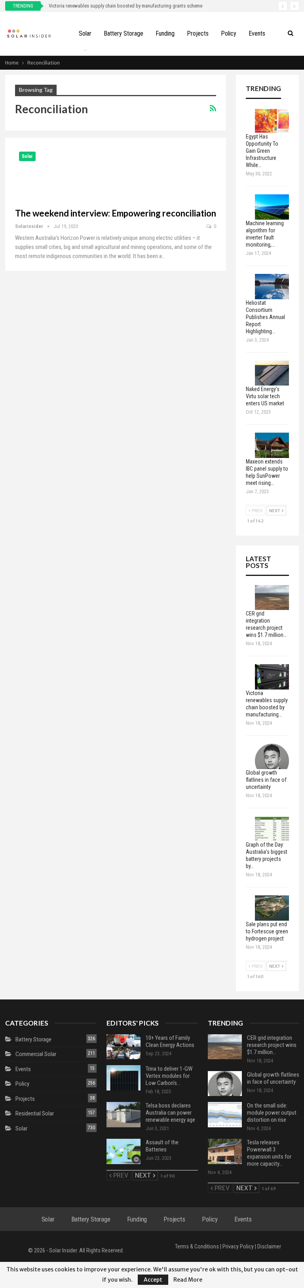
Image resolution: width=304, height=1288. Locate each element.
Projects (198, 33)
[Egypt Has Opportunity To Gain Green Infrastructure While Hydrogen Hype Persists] (272, 120)
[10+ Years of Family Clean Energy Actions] (123, 1047)
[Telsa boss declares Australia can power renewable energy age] (123, 1114)
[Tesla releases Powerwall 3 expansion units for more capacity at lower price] (225, 1151)
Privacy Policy (238, 1246)
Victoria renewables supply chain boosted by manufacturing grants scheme (125, 6)
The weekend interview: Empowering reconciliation (115, 213)
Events (257, 33)
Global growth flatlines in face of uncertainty (273, 1078)
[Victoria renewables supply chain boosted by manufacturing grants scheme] (272, 677)
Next (275, 510)
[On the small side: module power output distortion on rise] (225, 1114)
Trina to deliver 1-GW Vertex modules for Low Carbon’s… (169, 1076)
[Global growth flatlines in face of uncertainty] (272, 756)
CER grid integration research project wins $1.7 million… (271, 1045)
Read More (187, 1279)
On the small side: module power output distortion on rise (271, 1112)
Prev (256, 510)
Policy (228, 33)
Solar (85, 33)
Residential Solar (34, 1113)
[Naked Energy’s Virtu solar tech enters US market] (272, 373)
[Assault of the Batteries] (123, 1151)
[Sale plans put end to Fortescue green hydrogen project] (272, 908)
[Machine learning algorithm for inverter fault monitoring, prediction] (272, 207)
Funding (165, 33)
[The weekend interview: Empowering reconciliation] (56, 174)
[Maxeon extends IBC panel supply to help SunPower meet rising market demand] (272, 445)
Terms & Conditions (197, 1246)
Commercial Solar (35, 1054)
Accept (153, 1279)
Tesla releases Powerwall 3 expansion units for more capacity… (269, 1153)
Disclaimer (269, 1246)
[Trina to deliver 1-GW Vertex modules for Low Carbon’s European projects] (123, 1077)
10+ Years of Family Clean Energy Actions (170, 1041)
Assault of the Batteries (162, 1146)
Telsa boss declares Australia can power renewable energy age (170, 1112)
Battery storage (123, 33)
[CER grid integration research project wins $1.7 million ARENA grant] (272, 597)
